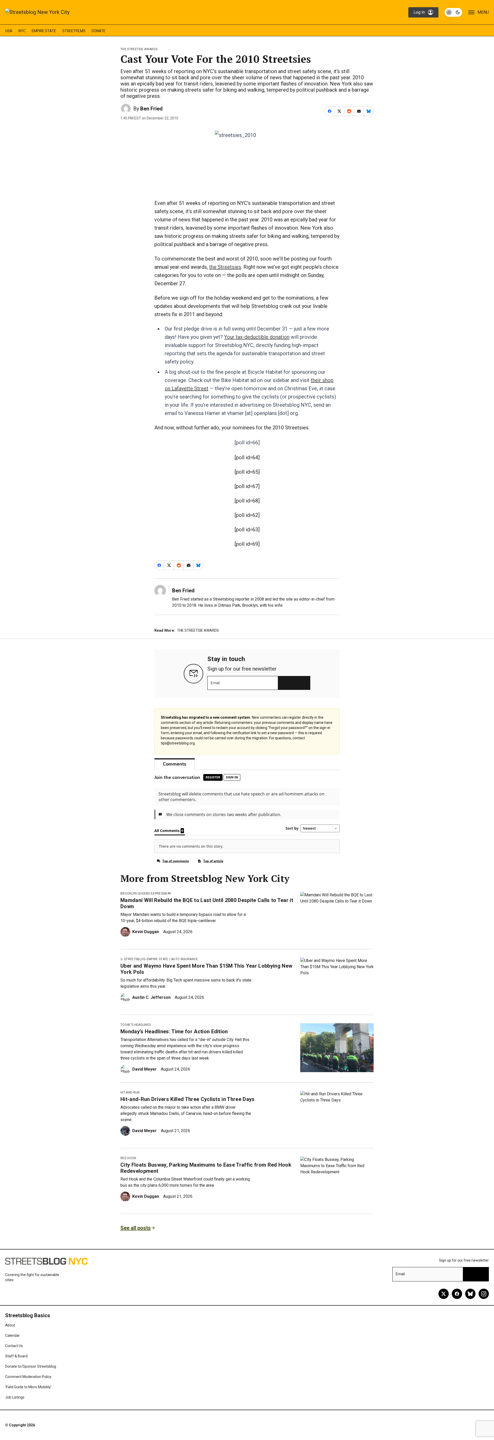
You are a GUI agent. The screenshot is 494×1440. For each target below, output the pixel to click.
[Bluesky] (470, 1294)
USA (8, 31)
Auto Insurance (184, 959)
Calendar (12, 1335)
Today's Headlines (135, 1024)
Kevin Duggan (145, 931)
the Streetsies (225, 267)
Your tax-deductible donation (256, 337)
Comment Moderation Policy (28, 1377)
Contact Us (14, 1346)
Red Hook (128, 1158)
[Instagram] (484, 1294)
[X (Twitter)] (443, 1294)
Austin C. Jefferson (151, 997)
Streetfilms (73, 31)
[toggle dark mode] (453, 12)
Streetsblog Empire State (146, 959)
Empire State (44, 31)
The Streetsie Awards (138, 49)
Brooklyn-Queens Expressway (145, 893)
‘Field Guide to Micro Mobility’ (28, 1387)
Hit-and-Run (130, 1092)
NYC (22, 31)
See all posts (135, 1228)
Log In (419, 12)
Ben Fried (151, 109)
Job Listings (14, 1397)
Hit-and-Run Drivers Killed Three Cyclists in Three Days (187, 1099)
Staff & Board (16, 1356)
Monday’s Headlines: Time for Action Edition (174, 1031)
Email (215, 683)
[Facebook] (457, 1294)
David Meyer (144, 1069)
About (10, 1325)
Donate (98, 31)
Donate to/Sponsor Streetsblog (30, 1366)
